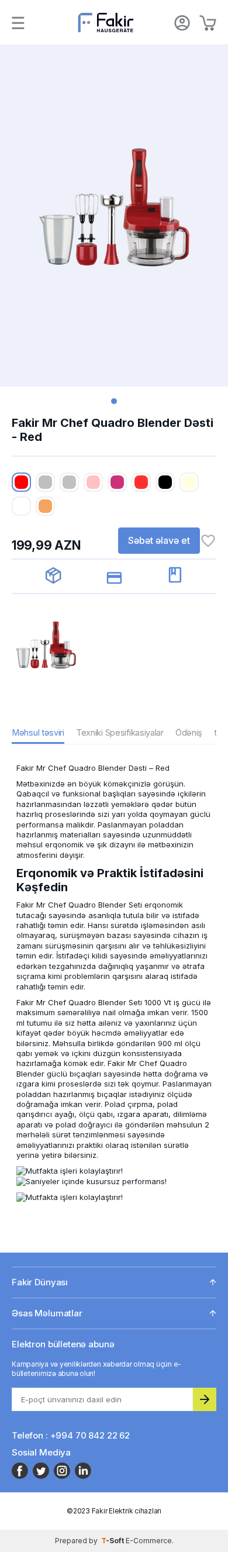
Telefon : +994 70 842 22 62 (71, 1435)
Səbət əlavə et (159, 540)
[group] (114, 215)
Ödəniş (188, 732)
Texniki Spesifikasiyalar (120, 732)
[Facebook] (20, 1470)
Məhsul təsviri (38, 732)
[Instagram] (62, 1470)
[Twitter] (41, 1470)
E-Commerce (149, 1540)
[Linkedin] (83, 1470)
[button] (114, 401)
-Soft (113, 1540)
